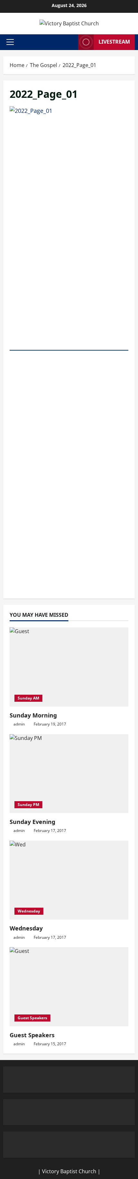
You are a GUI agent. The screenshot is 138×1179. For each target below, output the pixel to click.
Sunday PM (28, 804)
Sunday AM (28, 698)
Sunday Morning (33, 715)
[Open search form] (71, 42)
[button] (10, 42)
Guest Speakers (32, 1018)
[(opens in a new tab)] (69, 667)
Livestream (114, 41)
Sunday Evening (32, 822)
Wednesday (29, 911)
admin (19, 724)
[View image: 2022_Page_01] (69, 346)
